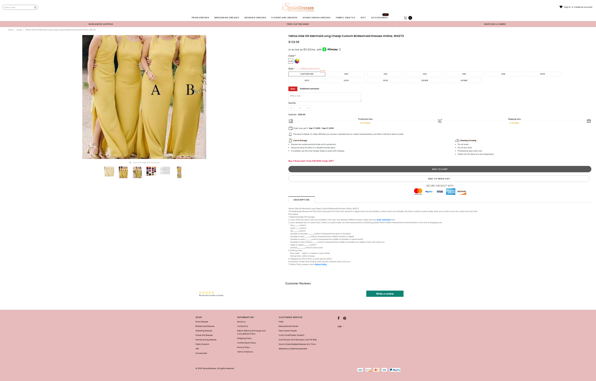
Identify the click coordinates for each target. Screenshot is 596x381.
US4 (425, 74)
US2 (385, 74)
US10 (542, 74)
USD (340, 326)
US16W (424, 80)
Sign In (567, 7)
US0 (346, 74)
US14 (346, 80)
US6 (464, 74)
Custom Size (306, 74)
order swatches (384, 219)
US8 (503, 74)
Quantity (292, 103)
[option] (100, 24)
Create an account (583, 7)
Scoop (19, 30)
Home (10, 30)
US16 (385, 80)
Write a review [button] (385, 293)
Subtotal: (292, 114)
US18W (464, 80)
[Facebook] (339, 318)
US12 (307, 80)
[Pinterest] (344, 318)
